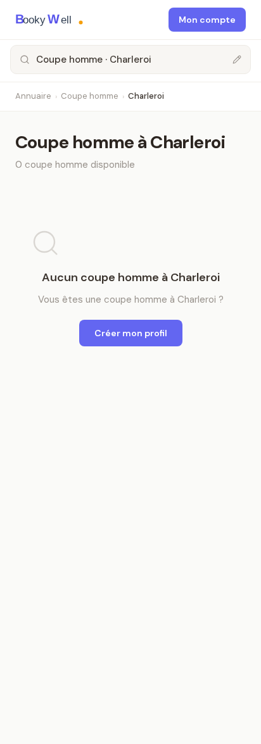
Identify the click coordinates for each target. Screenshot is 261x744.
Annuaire (33, 96)
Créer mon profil (130, 333)
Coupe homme (89, 96)
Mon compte (207, 19)
